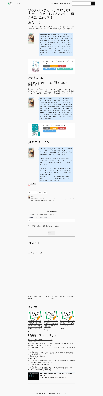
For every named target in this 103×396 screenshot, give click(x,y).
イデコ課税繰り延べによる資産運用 (38, 364)
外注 (45, 192)
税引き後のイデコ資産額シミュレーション (40, 340)
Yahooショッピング (50, 68)
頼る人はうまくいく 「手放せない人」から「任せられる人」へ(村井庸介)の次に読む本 (67, 323)
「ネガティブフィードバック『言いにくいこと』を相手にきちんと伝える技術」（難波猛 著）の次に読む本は (51, 324)
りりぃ (32, 196)
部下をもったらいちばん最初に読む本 (54, 125)
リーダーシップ (33, 192)
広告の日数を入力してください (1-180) (37, 217)
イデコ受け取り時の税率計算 (36, 357)
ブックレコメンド (20, 3)
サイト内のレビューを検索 (65, 68)
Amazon (54, 66)
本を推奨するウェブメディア (57, 393)
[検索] (93, 3)
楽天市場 (62, 66)
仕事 (40, 192)
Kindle (46, 66)
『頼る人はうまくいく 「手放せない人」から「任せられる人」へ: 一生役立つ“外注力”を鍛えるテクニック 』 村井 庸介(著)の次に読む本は (35, 324)
